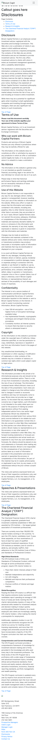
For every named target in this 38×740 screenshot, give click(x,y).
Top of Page (6, 112)
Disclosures (5, 734)
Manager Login (6, 727)
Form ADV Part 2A (8, 732)
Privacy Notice (6, 736)
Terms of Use (10, 24)
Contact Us (5, 739)
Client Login (5, 725)
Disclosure (9, 21)
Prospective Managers (9, 722)
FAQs (3, 729)
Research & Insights (12, 26)
